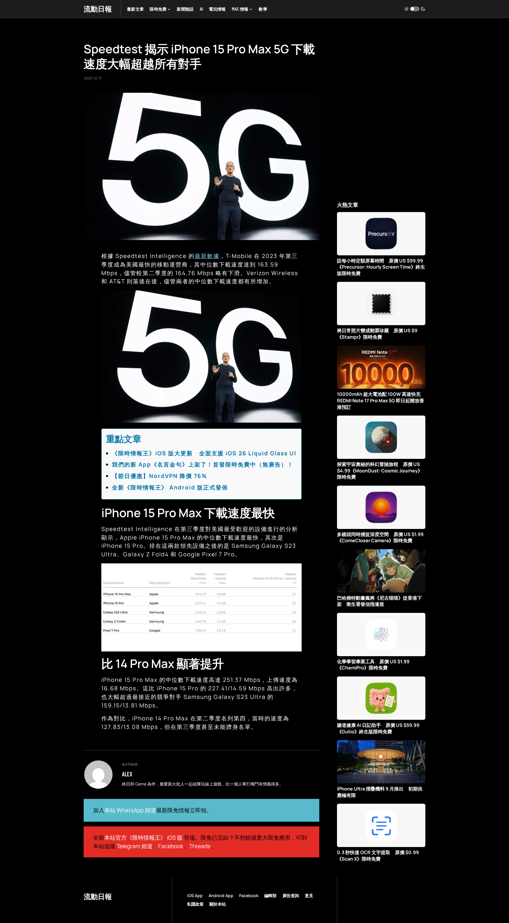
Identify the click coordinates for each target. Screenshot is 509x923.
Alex (127, 774)
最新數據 (207, 256)
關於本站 (217, 904)
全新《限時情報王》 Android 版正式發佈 (170, 487)
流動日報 (98, 8)
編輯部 (270, 895)
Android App (221, 895)
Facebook (171, 846)
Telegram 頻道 (135, 846)
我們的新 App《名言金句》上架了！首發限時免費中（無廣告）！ (202, 464)
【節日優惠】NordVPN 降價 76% (159, 476)
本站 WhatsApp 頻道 (130, 810)
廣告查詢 (290, 895)
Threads (199, 846)
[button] (414, 9)
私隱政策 (195, 904)
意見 (309, 895)
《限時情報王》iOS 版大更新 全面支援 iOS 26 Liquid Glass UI (204, 453)
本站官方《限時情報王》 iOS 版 (143, 837)
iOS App (195, 895)
